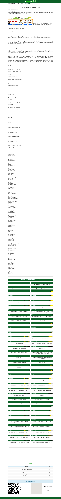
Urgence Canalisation (30, 497)
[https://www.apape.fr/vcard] (13, 488)
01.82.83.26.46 (29, 1)
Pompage (35, 497)
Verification (30, 446)
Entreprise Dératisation (48, 486)
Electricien (25, 497)
